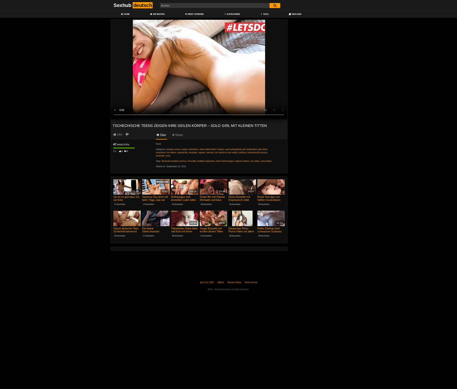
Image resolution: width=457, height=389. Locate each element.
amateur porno (173, 149)
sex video (255, 161)
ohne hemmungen (225, 161)
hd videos (171, 152)
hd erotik (191, 161)
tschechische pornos (257, 152)
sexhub (210, 152)
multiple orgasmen (206, 161)
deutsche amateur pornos (174, 161)
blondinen (194, 149)
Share (179, 134)
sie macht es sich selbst (226, 152)
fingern (221, 149)
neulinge (193, 152)
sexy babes (266, 161)
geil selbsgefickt (233, 149)
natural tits (182, 152)
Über (162, 134)
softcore (242, 152)
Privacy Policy (234, 282)
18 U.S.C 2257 (207, 282)
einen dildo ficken (208, 149)
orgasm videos (242, 161)
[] (275, 5)
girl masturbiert (249, 149)
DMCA (221, 282)
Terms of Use (251, 282)
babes (185, 149)
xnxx (168, 155)
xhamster (160, 155)
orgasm (201, 152)
